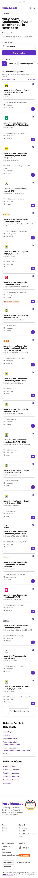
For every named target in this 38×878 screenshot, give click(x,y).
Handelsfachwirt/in (10, 738)
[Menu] (34, 8)
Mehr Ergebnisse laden (19, 711)
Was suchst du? (7, 33)
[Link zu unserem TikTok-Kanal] (20, 847)
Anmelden (23, 831)
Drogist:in (6, 735)
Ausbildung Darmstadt (11, 770)
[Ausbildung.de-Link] (9, 8)
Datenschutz (6, 852)
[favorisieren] (33, 84)
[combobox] (19, 36)
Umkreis (12, 64)
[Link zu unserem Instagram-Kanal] (27, 847)
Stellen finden (19, 53)
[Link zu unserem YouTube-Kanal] (24, 847)
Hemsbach (7, 13)
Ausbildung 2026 (19, 2)
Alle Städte (7, 783)
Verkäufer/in (7, 732)
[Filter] (4, 63)
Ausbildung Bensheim (11, 776)
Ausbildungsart (26, 64)
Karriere (4, 831)
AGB (3, 849)
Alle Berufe (7, 754)
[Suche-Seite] (30, 8)
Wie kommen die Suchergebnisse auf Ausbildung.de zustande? (18, 75)
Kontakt (4, 828)
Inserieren (23, 828)
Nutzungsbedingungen (10, 855)
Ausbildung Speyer (10, 766)
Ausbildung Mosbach (11, 773)
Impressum (6, 846)
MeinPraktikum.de (23, 862)
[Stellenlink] (33, 109)
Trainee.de (7, 866)
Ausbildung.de (8, 862)
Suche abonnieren (8, 79)
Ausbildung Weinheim (11, 780)
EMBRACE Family (7, 875)
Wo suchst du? (7, 42)
